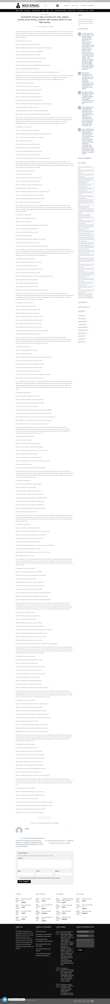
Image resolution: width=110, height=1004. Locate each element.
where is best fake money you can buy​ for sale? (86, 280)
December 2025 (82, 327)
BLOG (86, 10)
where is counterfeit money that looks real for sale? (85, 284)
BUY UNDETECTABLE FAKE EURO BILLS (43, 945)
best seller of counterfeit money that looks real (85, 176)
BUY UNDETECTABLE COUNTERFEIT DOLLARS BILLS (44, 940)
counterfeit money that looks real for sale (86, 212)
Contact (91, 10)
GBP (47, 10)
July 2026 (80, 315)
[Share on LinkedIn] (50, 818)
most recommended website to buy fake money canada (86, 240)
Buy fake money (45, 14)
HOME (17, 10)
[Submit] (57, 5)
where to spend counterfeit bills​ (85, 297)
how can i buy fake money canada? (86, 225)
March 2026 (81, 318)
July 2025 (80, 336)
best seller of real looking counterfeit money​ (84, 182)
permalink (56, 823)
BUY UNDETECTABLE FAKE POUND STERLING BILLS (43, 954)
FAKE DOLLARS (36, 10)
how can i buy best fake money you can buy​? (86, 218)
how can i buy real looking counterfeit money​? (84, 229)
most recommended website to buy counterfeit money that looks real (86, 236)
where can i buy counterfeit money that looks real (86, 270)
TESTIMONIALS (80, 10)
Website (57, 871)
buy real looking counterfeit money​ (86, 209)
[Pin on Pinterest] (47, 818)
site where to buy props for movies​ (86, 259)
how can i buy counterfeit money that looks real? (85, 222)
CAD (43, 10)
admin (52, 26)
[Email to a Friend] (44, 818)
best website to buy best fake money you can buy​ (85, 186)
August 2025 (81, 333)
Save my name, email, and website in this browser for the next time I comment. (40, 878)
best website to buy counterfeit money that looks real (85, 190)
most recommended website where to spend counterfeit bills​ (86, 252)
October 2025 (82, 330)
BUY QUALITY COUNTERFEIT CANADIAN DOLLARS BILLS (44, 935)
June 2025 (81, 339)
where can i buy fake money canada (86, 273)
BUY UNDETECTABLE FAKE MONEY (43, 950)
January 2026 (81, 324)
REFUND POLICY (72, 10)
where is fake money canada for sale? (85, 288)
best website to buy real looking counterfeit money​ (85, 197)
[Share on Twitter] (42, 818)
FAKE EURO (27, 10)
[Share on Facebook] (39, 818)
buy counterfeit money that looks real (86, 204)
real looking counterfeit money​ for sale (86, 256)
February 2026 (82, 321)
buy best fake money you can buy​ (86, 200)
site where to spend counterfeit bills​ (85, 262)
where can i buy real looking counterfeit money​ (84, 276)
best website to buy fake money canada (85, 193)
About (21, 10)
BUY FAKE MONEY (41, 931)
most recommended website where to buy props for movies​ (86, 248)
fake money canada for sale (84, 215)
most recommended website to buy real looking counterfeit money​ (86, 244)
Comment (20, 858)
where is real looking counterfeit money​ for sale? (85, 292)
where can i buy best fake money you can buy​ (85, 266)
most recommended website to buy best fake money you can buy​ (86, 232)
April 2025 (81, 341)
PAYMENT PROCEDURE (60, 10)
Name (19, 871)
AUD (52, 10)
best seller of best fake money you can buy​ (86, 172)
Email (38, 871)
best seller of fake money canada (85, 178)
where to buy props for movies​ (85, 294)
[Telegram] (4, 999)
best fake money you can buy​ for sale (85, 168)
